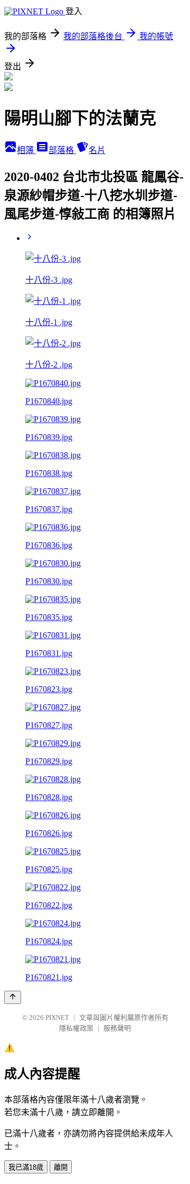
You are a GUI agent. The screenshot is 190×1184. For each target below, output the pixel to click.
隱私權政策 (76, 1028)
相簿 (26, 150)
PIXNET (57, 1017)
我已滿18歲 (25, 1167)
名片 (97, 150)
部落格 (62, 150)
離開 (61, 1167)
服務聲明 (117, 1028)
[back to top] (12, 997)
